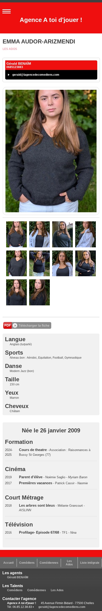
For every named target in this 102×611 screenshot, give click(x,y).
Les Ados (10, 49)
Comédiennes (49, 562)
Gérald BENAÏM (17, 577)
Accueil (8, 562)
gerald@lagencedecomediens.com (35, 74)
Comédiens (27, 562)
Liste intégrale (89, 562)
